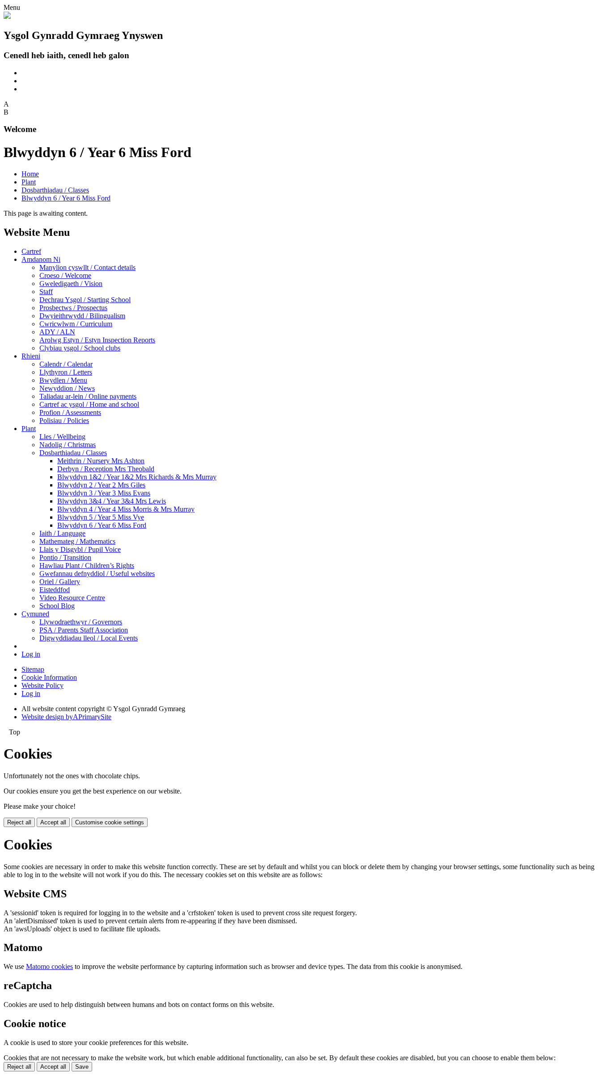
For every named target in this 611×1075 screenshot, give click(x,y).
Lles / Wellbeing (62, 436)
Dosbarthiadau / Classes (55, 190)
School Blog (57, 606)
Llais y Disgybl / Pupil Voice (80, 549)
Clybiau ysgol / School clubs (79, 348)
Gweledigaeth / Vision (70, 283)
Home (30, 174)
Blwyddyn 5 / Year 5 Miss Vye (100, 517)
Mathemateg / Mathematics (77, 541)
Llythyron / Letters (65, 372)
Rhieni (30, 356)
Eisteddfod (54, 589)
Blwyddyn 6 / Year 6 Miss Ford (65, 198)
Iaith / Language (62, 533)
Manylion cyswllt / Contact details (87, 267)
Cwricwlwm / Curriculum (75, 324)
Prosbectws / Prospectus (73, 307)
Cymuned (35, 614)
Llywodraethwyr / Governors (80, 622)
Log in (30, 654)
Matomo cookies (49, 966)
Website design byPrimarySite (66, 717)
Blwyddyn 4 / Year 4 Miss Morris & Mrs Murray (126, 509)
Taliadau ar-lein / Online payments (87, 396)
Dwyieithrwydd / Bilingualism (82, 316)
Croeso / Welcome (65, 275)
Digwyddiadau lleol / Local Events (88, 638)
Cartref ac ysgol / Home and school (89, 404)
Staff (46, 291)
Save (82, 1066)
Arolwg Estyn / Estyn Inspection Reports (97, 340)
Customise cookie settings (109, 822)
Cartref (31, 251)
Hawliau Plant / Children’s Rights (86, 565)
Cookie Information (49, 677)
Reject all (19, 822)
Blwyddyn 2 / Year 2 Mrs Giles (101, 485)
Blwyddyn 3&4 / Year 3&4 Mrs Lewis (111, 501)
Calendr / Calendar (66, 364)
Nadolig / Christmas (67, 444)
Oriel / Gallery (59, 581)
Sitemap (32, 669)
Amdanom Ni (40, 259)
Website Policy (42, 685)
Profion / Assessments (70, 412)
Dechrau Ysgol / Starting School (85, 299)
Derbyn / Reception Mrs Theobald (105, 469)
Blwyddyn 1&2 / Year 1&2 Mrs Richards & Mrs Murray (136, 477)
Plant (28, 182)
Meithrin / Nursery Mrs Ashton (100, 461)
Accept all (53, 822)
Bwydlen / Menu (63, 380)
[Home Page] (7, 16)
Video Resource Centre (72, 597)
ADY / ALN (57, 332)
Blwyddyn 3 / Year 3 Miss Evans (103, 493)
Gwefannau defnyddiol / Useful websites (97, 573)
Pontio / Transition (65, 557)
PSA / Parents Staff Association (83, 630)
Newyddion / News (67, 388)
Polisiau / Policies (64, 420)
